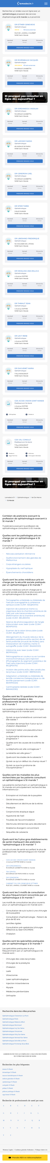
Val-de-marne (36, 497)
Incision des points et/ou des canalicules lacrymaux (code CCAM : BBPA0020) (25, 671)
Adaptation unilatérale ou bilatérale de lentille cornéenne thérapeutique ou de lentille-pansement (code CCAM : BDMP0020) (25, 679)
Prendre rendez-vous (25, 48)
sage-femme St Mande (8, 1094)
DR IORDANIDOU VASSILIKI (26, 109)
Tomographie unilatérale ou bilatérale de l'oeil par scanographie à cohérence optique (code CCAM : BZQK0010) (25, 602)
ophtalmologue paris (10, 1019)
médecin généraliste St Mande (11, 1079)
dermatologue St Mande (9, 1072)
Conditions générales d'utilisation (24, 1150)
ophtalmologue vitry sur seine (13, 1034)
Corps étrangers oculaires (18, 564)
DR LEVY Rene (21, 336)
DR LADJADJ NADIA (23, 141)
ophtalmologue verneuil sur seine (14, 1037)
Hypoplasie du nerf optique (19, 568)
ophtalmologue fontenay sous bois (15, 1044)
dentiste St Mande (7, 1069)
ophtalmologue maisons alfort (13, 1022)
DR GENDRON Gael (23, 173)
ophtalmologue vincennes (12, 1031)
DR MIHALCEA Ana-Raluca (27, 271)
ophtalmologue (23, 497)
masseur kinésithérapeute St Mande (12, 1075)
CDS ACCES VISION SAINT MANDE (29, 401)
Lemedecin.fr (10, 497)
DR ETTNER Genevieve (25, 24)
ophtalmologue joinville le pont (14, 1041)
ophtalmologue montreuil (11, 1025)
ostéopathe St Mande (8, 1085)
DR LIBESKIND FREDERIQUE (27, 238)
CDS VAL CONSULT (23, 440)
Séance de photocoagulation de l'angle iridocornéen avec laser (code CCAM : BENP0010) (25, 624)
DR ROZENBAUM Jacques (26, 60)
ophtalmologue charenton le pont (15, 1016)
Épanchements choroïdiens (19, 572)
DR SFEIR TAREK (22, 206)
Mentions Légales (8, 1150)
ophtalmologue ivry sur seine (13, 1028)
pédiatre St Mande (7, 1088)
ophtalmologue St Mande (9, 1082)
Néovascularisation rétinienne (20, 554)
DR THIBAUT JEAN (22, 303)
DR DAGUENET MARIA (24, 368)
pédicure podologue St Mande (11, 1091)
